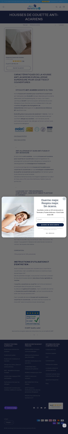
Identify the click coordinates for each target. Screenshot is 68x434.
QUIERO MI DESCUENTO (50, 224)
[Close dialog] (64, 198)
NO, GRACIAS (50, 233)
